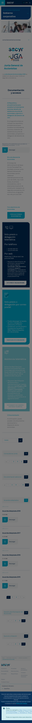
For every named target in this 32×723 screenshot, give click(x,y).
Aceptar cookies (22, 718)
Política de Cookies (21, 703)
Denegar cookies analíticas (18, 709)
